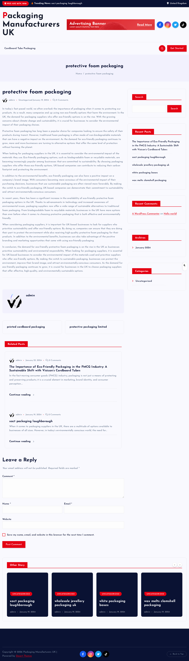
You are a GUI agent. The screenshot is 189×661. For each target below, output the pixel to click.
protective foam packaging (99, 74)
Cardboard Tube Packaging (19, 48)
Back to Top (178, 654)
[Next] (180, 565)
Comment (8, 476)
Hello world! (170, 214)
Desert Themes (24, 656)
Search (139, 97)
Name (6, 504)
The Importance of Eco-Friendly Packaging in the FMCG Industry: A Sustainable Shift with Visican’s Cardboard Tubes (156, 145)
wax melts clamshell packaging (149, 180)
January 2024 (143, 248)
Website (6, 519)
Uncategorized (25, 100)
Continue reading (20, 395)
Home (79, 74)
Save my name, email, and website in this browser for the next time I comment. (50, 535)
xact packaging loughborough (149, 157)
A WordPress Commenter (145, 214)
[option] (27, 595)
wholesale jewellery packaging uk (150, 165)
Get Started (176, 48)
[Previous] (174, 565)
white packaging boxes (145, 173)
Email (68, 504)
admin (12, 100)
